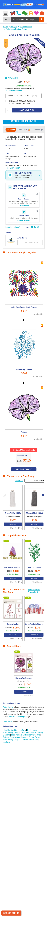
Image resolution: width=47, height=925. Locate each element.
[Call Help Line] (18, 13)
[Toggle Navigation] (5, 13)
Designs (14, 27)
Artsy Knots (8, 707)
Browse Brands (26, 27)
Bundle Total (22, 455)
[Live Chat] (25, 13)
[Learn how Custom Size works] (37, 194)
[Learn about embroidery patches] (37, 211)
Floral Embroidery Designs (14, 730)
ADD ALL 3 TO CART (24, 469)
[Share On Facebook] (35, 227)
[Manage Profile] (31, 13)
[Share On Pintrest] (38, 227)
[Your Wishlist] (36, 13)
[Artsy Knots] (11, 240)
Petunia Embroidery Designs (15, 737)
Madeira (19, 480)
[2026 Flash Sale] (23, 4)
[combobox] (25, 19)
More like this (37, 314)
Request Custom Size (14, 91)
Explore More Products (34, 590)
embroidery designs (17, 716)
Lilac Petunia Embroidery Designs (25, 734)
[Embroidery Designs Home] (12, 13)
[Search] (41, 19)
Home (5, 27)
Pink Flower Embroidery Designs (20, 731)
